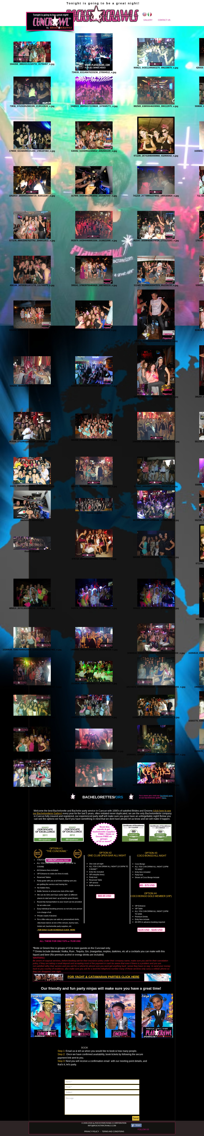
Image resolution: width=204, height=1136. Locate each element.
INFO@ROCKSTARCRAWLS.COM (102, 1126)
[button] (143, 1129)
